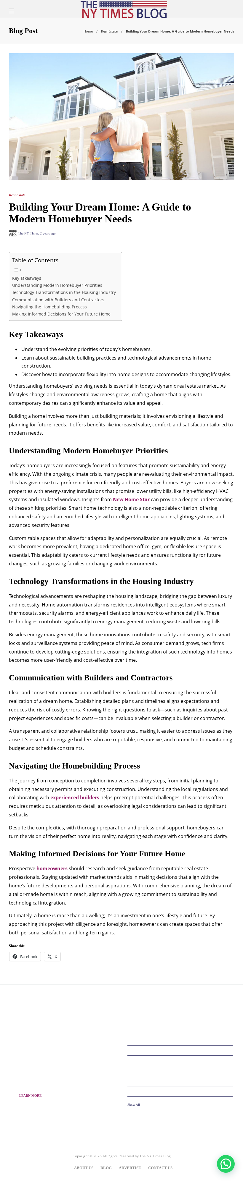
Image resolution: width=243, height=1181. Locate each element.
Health (181, 1091)
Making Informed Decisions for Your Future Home (61, 314)
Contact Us (160, 1168)
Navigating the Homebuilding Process (49, 307)
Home (88, 31)
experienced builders (74, 797)
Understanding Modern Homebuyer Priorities (57, 285)
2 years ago (48, 233)
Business (181, 1040)
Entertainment (181, 1060)
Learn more (30, 1095)
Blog (106, 1168)
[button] (226, 1164)
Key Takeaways (26, 278)
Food (181, 1070)
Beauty (181, 1030)
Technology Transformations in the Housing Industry (64, 292)
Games (181, 1081)
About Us (83, 1168)
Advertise (130, 1168)
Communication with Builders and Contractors (58, 299)
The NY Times (28, 233)
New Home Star (131, 499)
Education (181, 1050)
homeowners (52, 868)
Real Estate (109, 31)
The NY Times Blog (155, 1156)
